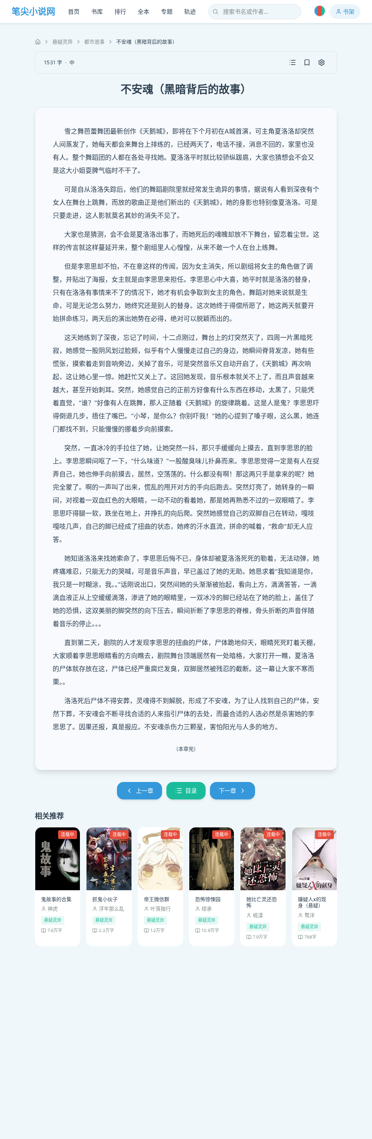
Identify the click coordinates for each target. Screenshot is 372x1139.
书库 (97, 11)
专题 (167, 11)
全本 (143, 11)
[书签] (307, 62)
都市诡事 (94, 41)
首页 (74, 11)
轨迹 (190, 11)
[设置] (321, 62)
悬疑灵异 (62, 41)
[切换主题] (320, 11)
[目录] (292, 62)
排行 (120, 11)
